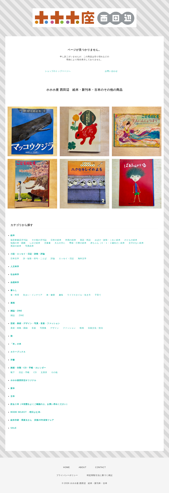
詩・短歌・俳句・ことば (35, 258)
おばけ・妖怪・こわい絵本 (107, 240)
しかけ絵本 (35, 243)
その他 (54, 372)
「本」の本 (16, 344)
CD (35, 372)
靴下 (13, 372)
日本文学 (15, 258)
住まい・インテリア (32, 295)
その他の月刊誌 (39, 240)
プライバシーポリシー (67, 475)
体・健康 (50, 295)
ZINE (21, 315)
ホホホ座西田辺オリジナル (23, 380)
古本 (13, 396)
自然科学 (15, 282)
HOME (66, 467)
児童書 (47, 243)
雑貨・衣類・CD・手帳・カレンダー (28, 368)
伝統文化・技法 (95, 328)
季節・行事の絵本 (77, 243)
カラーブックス (18, 352)
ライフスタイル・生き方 (79, 295)
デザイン (54, 328)
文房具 (44, 372)
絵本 (13, 235)
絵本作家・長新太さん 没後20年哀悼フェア (32, 420)
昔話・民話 (85, 240)
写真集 (43, 328)
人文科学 (15, 266)
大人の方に (60, 243)
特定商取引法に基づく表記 (100, 475)
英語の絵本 (16, 246)
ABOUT (82, 467)
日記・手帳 (24, 372)
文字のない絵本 (136, 243)
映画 (82, 328)
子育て (98, 295)
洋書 (13, 360)
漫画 (13, 303)
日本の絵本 (56, 240)
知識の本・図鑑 (18, 243)
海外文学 (82, 258)
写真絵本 (29, 246)
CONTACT (100, 467)
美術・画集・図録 (19, 328)
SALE (14, 428)
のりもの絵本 (130, 240)
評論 (53, 258)
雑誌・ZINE (16, 311)
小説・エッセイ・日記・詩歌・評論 (28, 254)
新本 (13, 388)
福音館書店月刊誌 (19, 240)
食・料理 (15, 295)
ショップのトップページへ (58, 71)
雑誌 (13, 315)
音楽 (34, 328)
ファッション (69, 328)
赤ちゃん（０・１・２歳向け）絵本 (107, 243)
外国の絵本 (70, 240)
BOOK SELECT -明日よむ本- (26, 412)
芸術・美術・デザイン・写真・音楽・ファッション (35, 323)
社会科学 (15, 274)
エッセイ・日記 (66, 258)
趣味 (61, 295)
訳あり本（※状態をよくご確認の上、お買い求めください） (39, 404)
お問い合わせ (111, 71)
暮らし (14, 290)
